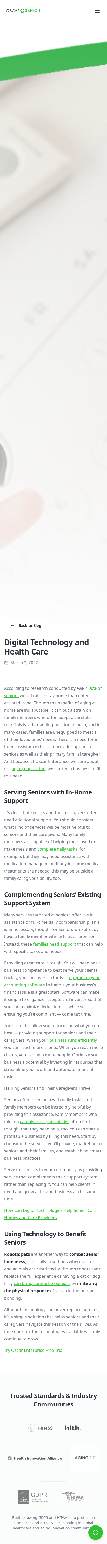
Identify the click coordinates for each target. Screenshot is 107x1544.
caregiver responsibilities (44, 1121)
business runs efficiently (73, 1040)
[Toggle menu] (97, 10)
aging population (28, 768)
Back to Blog (30, 625)
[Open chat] (95, 1532)
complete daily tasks (57, 849)
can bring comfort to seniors (42, 1283)
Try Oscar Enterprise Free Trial (33, 1350)
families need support (54, 944)
